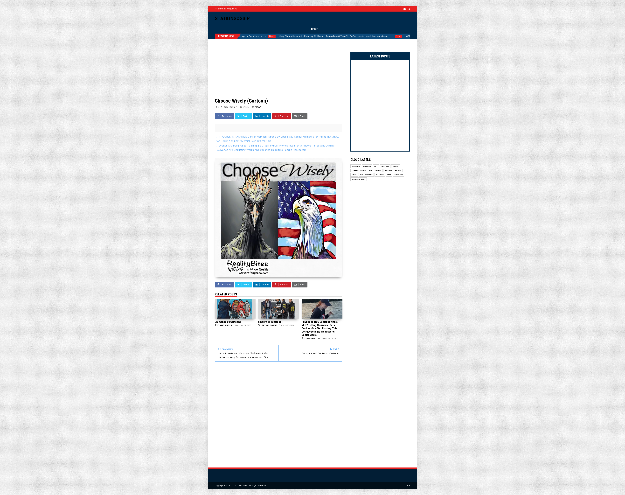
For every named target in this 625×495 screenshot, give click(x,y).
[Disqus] (278, 415)
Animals (367, 166)
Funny (378, 170)
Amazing (356, 166)
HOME (314, 29)
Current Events (359, 170)
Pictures (380, 175)
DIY (370, 170)
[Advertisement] (278, 68)
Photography (366, 175)
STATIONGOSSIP (232, 18)
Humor (398, 170)
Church (396, 166)
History (388, 170)
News (298, 36)
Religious (399, 175)
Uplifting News (358, 179)
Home (407, 485)
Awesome (385, 166)
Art (376, 166)
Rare (389, 175)
